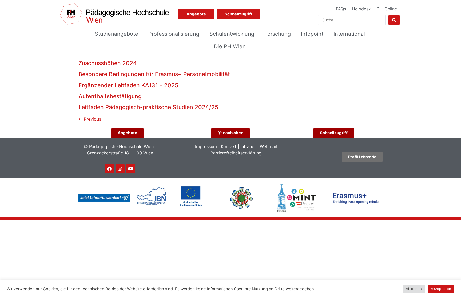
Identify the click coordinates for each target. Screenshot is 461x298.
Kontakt (228, 146)
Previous (89, 119)
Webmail (268, 146)
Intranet (248, 146)
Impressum (206, 146)
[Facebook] (109, 168)
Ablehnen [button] (414, 289)
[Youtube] (130, 168)
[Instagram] (120, 168)
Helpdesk (361, 8)
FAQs (341, 8)
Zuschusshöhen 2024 (107, 63)
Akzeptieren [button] (441, 289)
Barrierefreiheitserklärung (235, 153)
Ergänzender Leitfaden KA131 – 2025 (128, 85)
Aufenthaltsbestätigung (110, 96)
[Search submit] (394, 20)
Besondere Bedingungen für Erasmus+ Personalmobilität (154, 74)
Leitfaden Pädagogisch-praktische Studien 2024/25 (148, 107)
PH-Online (387, 8)
